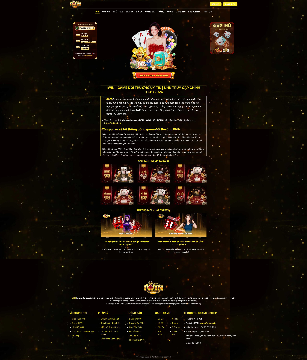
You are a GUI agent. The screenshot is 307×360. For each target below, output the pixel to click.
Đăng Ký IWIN (135, 319)
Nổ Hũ (175, 319)
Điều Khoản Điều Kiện (110, 323)
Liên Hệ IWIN (78, 327)
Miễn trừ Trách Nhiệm (110, 327)
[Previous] (97, 231)
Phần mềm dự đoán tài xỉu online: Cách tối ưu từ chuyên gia (181, 243)
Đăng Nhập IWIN (136, 323)
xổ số (170, 12)
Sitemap (76, 335)
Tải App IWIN (135, 335)
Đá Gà (139, 12)
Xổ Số (160, 323)
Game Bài (150, 12)
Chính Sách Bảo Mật (110, 319)
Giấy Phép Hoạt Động (111, 338)
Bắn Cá (129, 12)
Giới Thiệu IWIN (79, 319)
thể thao (118, 12)
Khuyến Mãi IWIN (136, 340)
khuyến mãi (194, 12)
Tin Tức (208, 12)
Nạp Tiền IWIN (135, 327)
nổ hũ (161, 12)
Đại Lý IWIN (77, 323)
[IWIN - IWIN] (82, 4)
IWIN (97, 12)
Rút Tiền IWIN (135, 331)
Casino (106, 12)
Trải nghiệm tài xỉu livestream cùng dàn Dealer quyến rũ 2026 (126, 243)
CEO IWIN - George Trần (83, 331)
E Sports (181, 12)
